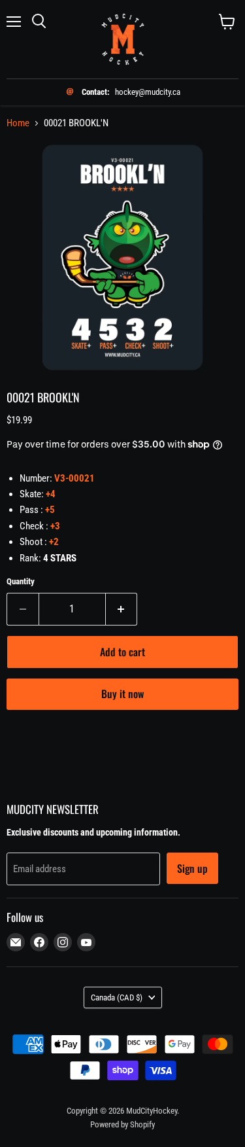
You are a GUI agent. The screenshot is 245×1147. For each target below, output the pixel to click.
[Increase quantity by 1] (122, 609)
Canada (116, 997)
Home (18, 123)
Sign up (192, 868)
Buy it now (122, 693)
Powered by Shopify (122, 1124)
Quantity (21, 581)
